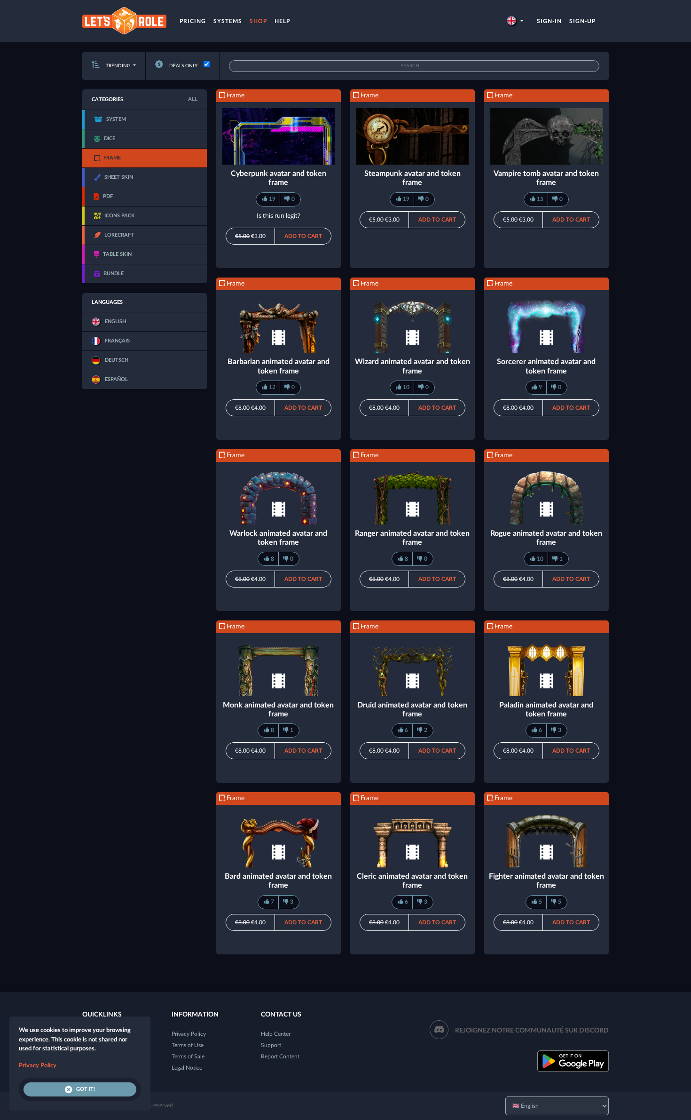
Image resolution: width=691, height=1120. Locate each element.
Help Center (276, 1034)
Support (271, 1045)
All (192, 99)
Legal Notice (187, 1068)
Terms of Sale (188, 1056)
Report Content (280, 1056)
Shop (258, 21)
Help (282, 21)
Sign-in (549, 21)
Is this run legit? (278, 215)
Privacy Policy (189, 1034)
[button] (515, 21)
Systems (227, 21)
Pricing (193, 21)
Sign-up (582, 21)
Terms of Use (188, 1045)
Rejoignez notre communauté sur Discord (532, 1030)
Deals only (182, 66)
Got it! (85, 1089)
